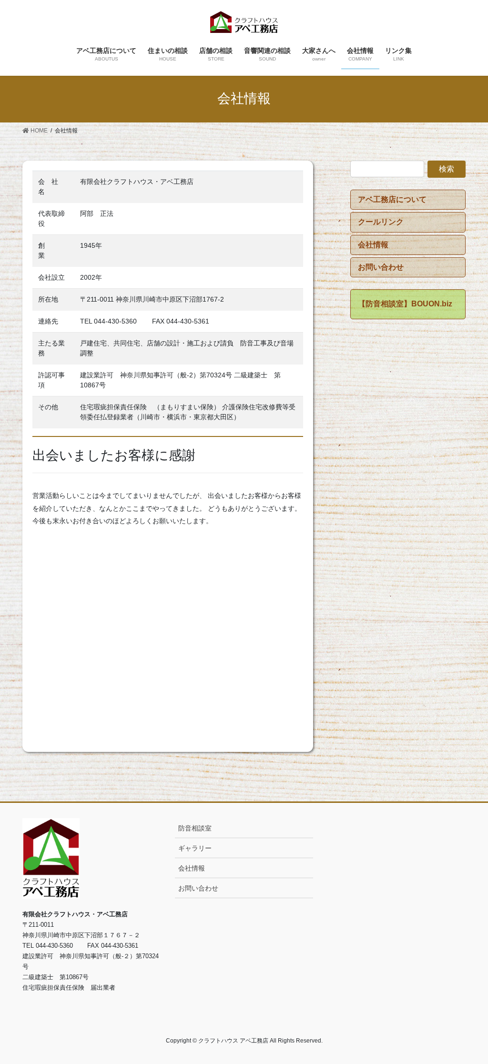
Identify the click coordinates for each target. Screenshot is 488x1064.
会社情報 (191, 868)
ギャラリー (195, 848)
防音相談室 (195, 828)
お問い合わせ (198, 888)
